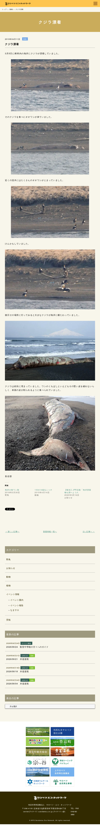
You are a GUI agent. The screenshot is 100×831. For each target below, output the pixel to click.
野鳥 (8, 559)
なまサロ (14, 609)
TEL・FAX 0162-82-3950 (75, 811)
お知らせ (10, 568)
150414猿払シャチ (43, 489)
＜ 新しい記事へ (12, 531)
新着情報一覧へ (50, 531)
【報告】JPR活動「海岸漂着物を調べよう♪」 (77, 491)
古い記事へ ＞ (89, 531)
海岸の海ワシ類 (12, 489)
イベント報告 (16, 605)
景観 (8, 619)
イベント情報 (12, 594)
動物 (8, 576)
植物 (8, 585)
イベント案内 (16, 599)
